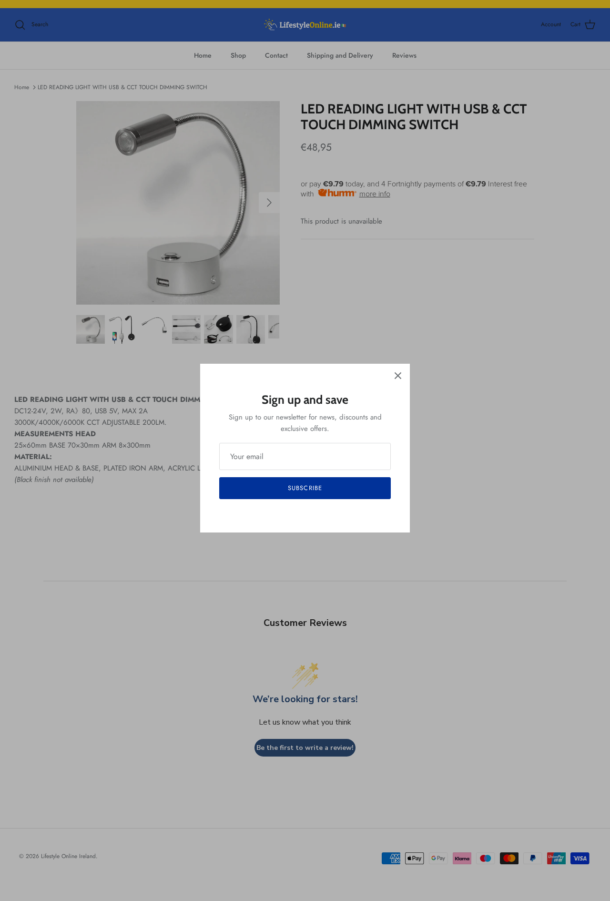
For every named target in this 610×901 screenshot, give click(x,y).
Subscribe (305, 487)
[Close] (397, 375)
